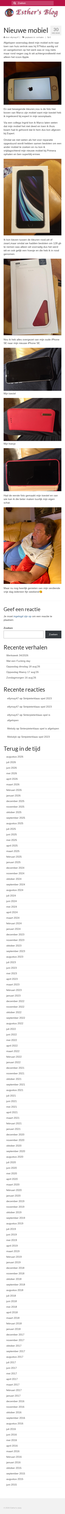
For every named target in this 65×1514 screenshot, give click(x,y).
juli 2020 (11, 1162)
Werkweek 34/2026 (17, 655)
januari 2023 (13, 995)
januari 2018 (13, 1329)
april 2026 (12, 778)
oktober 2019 (13, 1212)
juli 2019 (11, 1229)
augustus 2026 (14, 756)
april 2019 (12, 1245)
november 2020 (15, 1140)
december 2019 (15, 1201)
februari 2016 (14, 1456)
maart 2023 (13, 984)
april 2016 (12, 1445)
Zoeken (8, 628)
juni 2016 (11, 1434)
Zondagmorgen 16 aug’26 (21, 677)
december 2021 (15, 1067)
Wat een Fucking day (18, 660)
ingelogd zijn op (22, 616)
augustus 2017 (14, 1356)
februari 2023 (14, 990)
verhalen (40, 37)
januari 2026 (13, 795)
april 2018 (12, 1312)
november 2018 (15, 1273)
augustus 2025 (14, 823)
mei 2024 (11, 906)
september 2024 (15, 884)
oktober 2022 (13, 1012)
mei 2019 (11, 1240)
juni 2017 (11, 1367)
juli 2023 (11, 962)
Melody (11, 728)
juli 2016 (11, 1429)
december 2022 (15, 1001)
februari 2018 (14, 1323)
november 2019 (15, 1206)
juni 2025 (11, 834)
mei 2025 (11, 840)
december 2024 (15, 867)
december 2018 (15, 1267)
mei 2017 (11, 1373)
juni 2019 (11, 1234)
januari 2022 (13, 1062)
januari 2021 (13, 1129)
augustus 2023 (14, 956)
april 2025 (12, 845)
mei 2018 (11, 1306)
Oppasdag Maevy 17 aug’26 (22, 672)
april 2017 (12, 1379)
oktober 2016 (13, 1412)
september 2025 (15, 817)
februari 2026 (14, 790)
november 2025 (15, 806)
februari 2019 (14, 1256)
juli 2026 (11, 762)
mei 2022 (11, 1040)
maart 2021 (13, 1117)
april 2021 (12, 1112)
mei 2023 (11, 973)
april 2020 (12, 1179)
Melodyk (12, 736)
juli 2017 (11, 1362)
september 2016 (15, 1417)
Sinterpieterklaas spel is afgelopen (39, 728)
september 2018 (15, 1284)
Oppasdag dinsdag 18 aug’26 (23, 666)
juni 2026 (11, 767)
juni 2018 (11, 1301)
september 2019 (15, 1217)
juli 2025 (11, 828)
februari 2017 (14, 1390)
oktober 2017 (13, 1345)
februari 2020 (14, 1190)
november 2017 (15, 1340)
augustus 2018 (14, 1290)
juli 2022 (11, 1028)
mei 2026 (11, 773)
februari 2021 (14, 1123)
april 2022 (12, 1045)
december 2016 (15, 1401)
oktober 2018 (13, 1279)
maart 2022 (13, 1051)
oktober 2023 (13, 945)
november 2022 (15, 1006)
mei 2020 (11, 1173)
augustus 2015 (14, 1479)
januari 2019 (13, 1262)
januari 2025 (13, 862)
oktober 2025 (13, 812)
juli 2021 (11, 1095)
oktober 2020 (13, 1145)
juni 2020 (11, 1167)
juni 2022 (11, 1034)
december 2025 (15, 801)
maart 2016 (13, 1451)
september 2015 (15, 1473)
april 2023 (12, 978)
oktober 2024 (13, 878)
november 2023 (15, 940)
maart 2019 (13, 1251)
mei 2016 (11, 1440)
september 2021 (15, 1084)
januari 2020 (13, 1195)
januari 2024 (13, 928)
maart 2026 (13, 784)
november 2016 (15, 1406)
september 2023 (15, 951)
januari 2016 (13, 1462)
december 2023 (15, 934)
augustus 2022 (14, 1023)
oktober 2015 (13, 1467)
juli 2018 (11, 1295)
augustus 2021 (14, 1090)
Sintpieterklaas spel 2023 (37, 698)
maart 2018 (13, 1317)
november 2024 (15, 873)
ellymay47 (14, 37)
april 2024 (12, 912)
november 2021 (15, 1073)
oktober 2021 (13, 1079)
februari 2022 (14, 1056)
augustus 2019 (14, 1223)
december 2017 (15, 1334)
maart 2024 (13, 917)
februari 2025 (14, 856)
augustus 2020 (14, 1156)
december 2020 (15, 1134)
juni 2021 (11, 1101)
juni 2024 (11, 901)
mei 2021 (11, 1106)
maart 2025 (13, 851)
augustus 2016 (14, 1423)
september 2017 (15, 1351)
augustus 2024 (14, 890)
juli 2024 (11, 895)
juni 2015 (11, 1484)
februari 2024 (14, 923)
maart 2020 (13, 1184)
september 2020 (15, 1151)
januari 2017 (13, 1395)
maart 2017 (13, 1384)
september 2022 (15, 1017)
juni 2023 (11, 967)
